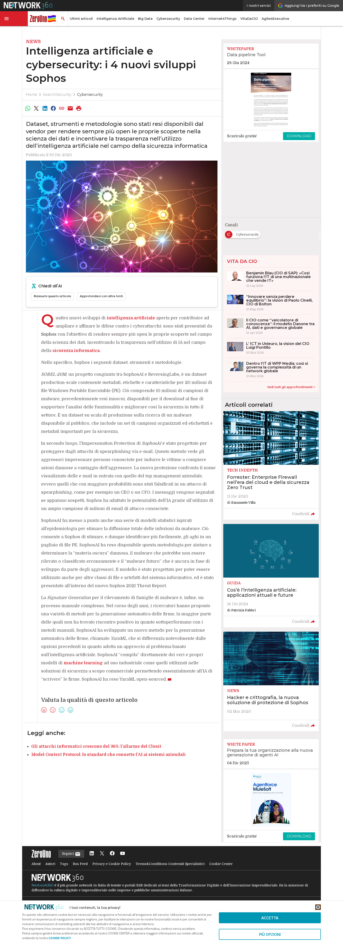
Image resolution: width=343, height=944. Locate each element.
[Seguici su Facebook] (112, 854)
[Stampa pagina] (79, 108)
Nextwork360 (42, 885)
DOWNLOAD (299, 136)
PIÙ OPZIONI (270, 934)
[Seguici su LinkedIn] (91, 854)
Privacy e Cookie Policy (111, 864)
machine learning (83, 663)
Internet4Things (222, 19)
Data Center (194, 19)
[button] (14, 18)
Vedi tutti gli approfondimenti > (291, 387)
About (36, 864)
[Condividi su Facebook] (53, 108)
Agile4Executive (275, 19)
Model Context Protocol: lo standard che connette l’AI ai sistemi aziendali (108, 754)
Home (31, 94)
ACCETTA (269, 918)
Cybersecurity (168, 19)
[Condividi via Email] (70, 108)
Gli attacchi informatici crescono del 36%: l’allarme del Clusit (96, 746)
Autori (50, 864)
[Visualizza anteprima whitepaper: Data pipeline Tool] (271, 99)
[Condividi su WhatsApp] (28, 108)
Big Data (145, 19)
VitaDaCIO (249, 19)
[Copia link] (62, 108)
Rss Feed (80, 864)
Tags (64, 864)
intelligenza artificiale (131, 318)
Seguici (68, 853)
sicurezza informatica (76, 350)
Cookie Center (221, 864)
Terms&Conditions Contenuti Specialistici (170, 864)
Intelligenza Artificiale (115, 19)
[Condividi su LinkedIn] (45, 108)
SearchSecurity (57, 94)
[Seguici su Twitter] (102, 854)
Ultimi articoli (81, 19)
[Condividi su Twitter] (36, 108)
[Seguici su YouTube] (122, 854)
